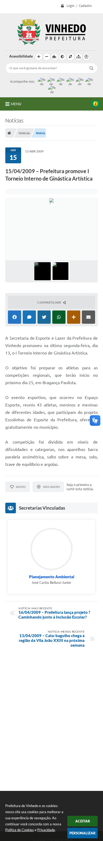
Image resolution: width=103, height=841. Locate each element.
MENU (16, 104)
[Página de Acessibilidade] (86, 56)
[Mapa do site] (78, 56)
